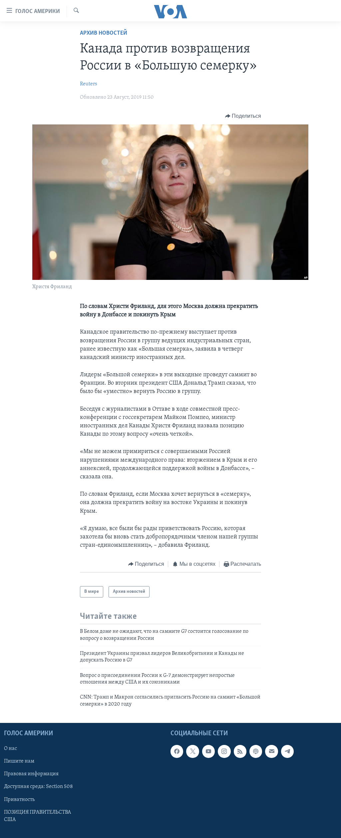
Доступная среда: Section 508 (38, 787)
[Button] (243, 116)
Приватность (19, 799)
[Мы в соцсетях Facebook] (176, 751)
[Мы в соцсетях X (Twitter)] (192, 751)
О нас (10, 749)
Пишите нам (19, 761)
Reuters (88, 84)
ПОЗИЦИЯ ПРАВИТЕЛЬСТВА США (37, 816)
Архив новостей (103, 33)
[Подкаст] (255, 751)
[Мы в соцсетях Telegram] (287, 751)
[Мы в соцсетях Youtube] (208, 751)
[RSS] (240, 751)
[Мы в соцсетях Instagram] (224, 751)
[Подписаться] (271, 751)
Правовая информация (31, 774)
